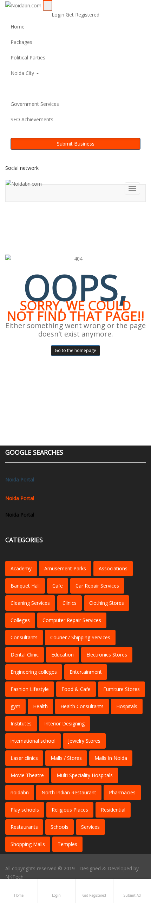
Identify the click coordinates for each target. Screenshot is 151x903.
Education (62, 654)
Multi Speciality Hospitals (85, 775)
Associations (113, 568)
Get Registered (82, 14)
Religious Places (70, 809)
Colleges (20, 620)
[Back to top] (135, 863)
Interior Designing (64, 723)
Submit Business (75, 143)
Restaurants (24, 827)
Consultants (24, 637)
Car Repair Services (97, 585)
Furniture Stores (121, 689)
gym (15, 706)
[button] (75, 88)
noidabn (20, 792)
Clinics (70, 603)
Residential (113, 809)
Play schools (25, 809)
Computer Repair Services (71, 620)
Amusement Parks (65, 568)
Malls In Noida (110, 758)
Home (18, 26)
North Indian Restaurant (68, 792)
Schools (59, 827)
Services (90, 827)
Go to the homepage (75, 350)
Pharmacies (122, 792)
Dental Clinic (25, 654)
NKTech (14, 876)
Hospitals (126, 706)
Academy (21, 568)
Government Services (35, 104)
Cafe (57, 585)
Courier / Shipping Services (80, 637)
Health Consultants (82, 706)
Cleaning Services (30, 603)
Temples (67, 844)
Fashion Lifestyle (30, 689)
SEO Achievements (32, 119)
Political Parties (28, 57)
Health (40, 706)
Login (59, 14)
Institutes (21, 723)
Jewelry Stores (84, 740)
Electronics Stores (106, 654)
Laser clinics (24, 758)
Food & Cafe (76, 689)
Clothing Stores (106, 603)
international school (33, 740)
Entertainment (86, 671)
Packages (21, 42)
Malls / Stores (66, 758)
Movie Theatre (27, 775)
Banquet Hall (25, 585)
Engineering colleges (34, 671)
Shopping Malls (28, 844)
